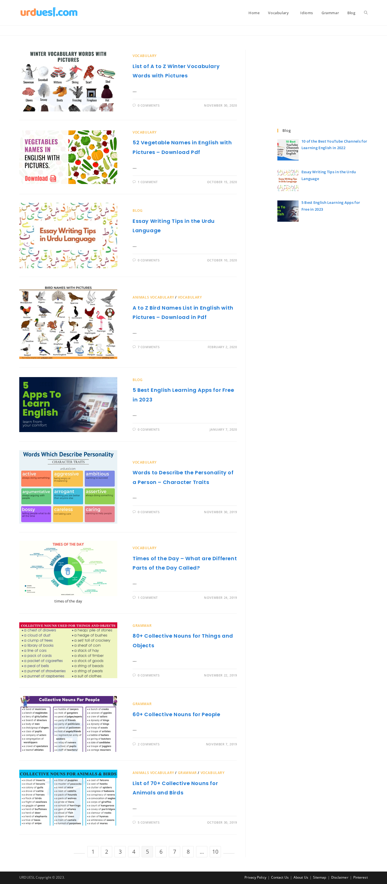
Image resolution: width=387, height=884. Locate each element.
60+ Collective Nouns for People (176, 714)
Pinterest (360, 877)
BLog (138, 210)
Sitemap (319, 877)
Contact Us (280, 877)
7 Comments (149, 347)
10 (215, 851)
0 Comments (149, 105)
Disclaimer (339, 877)
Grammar (142, 625)
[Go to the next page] (229, 853)
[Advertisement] (322, 89)
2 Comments (149, 744)
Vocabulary (145, 55)
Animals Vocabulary (153, 297)
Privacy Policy (255, 877)
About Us (301, 877)
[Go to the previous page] (79, 853)
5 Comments (149, 822)
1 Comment (148, 182)
